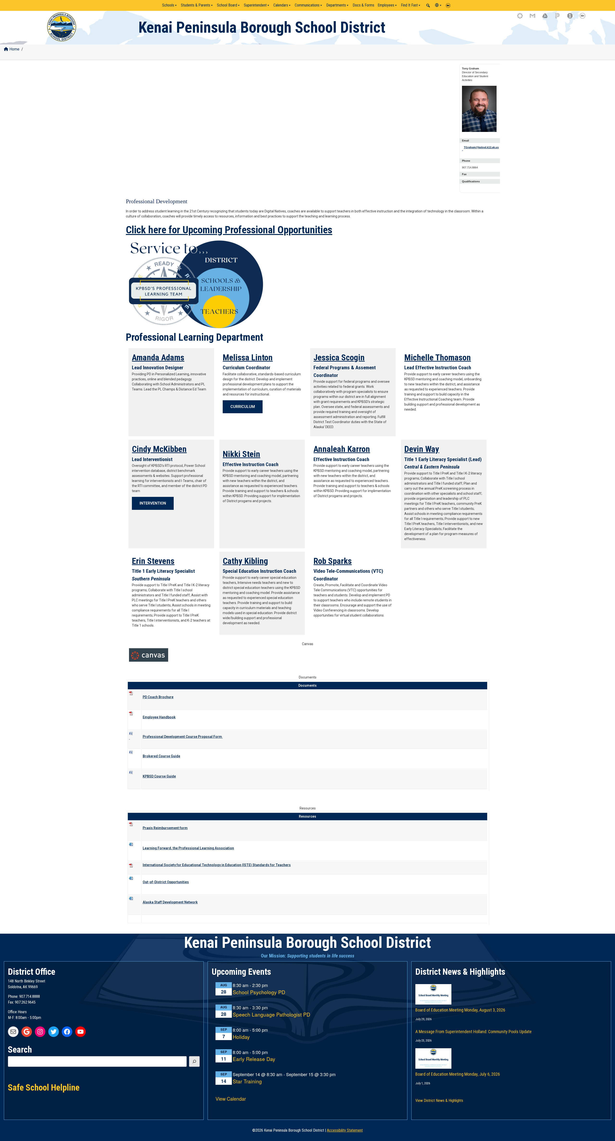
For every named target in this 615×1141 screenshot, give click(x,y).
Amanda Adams (158, 358)
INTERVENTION (153, 503)
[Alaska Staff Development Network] (134, 901)
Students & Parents (195, 5)
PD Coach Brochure (158, 697)
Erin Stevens (153, 561)
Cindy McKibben (159, 449)
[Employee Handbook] (134, 716)
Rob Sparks (333, 561)
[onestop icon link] (572, 18)
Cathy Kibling (245, 561)
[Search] (194, 1061)
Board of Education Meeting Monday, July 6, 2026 (457, 1074)
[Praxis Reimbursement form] (134, 827)
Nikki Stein (241, 454)
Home (14, 49)
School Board (227, 5)
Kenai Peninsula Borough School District (261, 28)
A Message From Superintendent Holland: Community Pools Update (473, 1031)
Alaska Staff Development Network (170, 902)
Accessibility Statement (345, 1130)
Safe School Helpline (44, 1087)
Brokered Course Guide (161, 756)
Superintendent (255, 5)
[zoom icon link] (584, 18)
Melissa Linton (248, 358)
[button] (428, 5)
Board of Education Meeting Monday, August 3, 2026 (460, 1009)
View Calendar (230, 1098)
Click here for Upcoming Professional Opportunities (229, 230)
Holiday (241, 1037)
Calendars (280, 5)
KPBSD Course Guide (159, 776)
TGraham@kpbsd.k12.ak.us (481, 147)
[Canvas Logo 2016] (148, 655)
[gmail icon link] (534, 18)
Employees (386, 5)
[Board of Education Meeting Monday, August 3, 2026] (511, 989)
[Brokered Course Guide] (134, 755)
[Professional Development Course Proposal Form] (134, 737)
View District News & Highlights (439, 1100)
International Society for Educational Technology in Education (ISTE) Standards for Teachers (217, 865)
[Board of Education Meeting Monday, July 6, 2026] (511, 1053)
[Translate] (438, 5)
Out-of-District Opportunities (166, 882)
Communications (307, 5)
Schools (168, 5)
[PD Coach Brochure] (134, 696)
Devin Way (421, 449)
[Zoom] (449, 5)
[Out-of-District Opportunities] (134, 847)
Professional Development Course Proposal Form (183, 737)
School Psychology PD (259, 992)
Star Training (247, 1081)
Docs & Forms (363, 5)
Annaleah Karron (342, 449)
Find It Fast (409, 5)
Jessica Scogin (339, 358)
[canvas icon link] (522, 18)
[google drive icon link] (547, 18)
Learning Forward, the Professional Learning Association (188, 848)
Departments (336, 5)
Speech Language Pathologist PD (271, 1014)
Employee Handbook (159, 717)
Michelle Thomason (437, 358)
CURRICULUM (242, 406)
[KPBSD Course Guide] (134, 776)
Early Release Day (254, 1059)
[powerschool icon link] (559, 18)
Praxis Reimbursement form (165, 828)
